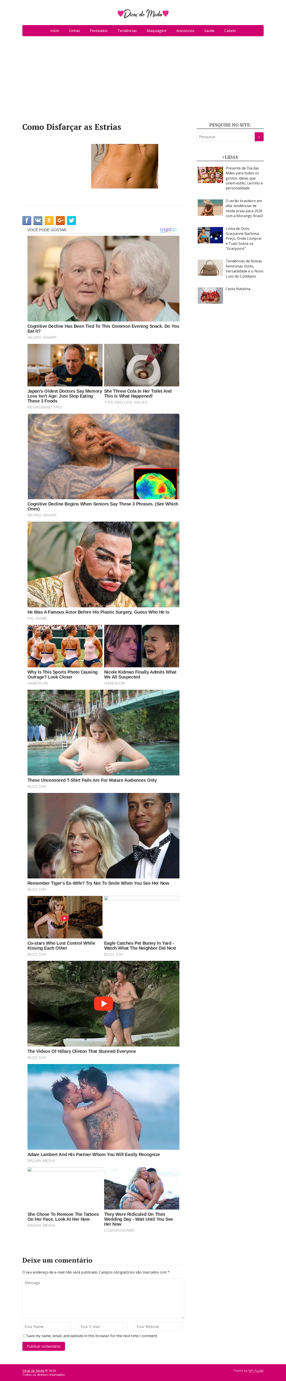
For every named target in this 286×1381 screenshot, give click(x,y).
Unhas (74, 30)
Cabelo (230, 30)
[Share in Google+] (60, 220)
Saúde (209, 30)
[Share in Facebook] (26, 220)
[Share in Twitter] (71, 220)
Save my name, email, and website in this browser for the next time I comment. (92, 1335)
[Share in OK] (49, 220)
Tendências (127, 30)
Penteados (99, 30)
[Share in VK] (38, 220)
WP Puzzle (256, 1370)
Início (54, 30)
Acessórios (185, 30)
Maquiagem (156, 30)
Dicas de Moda (33, 1370)
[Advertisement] (143, 81)
